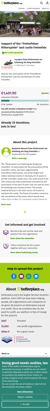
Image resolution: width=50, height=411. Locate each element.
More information (25, 392)
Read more (6, 204)
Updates (45, 93)
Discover (21, 8)
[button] (14, 276)
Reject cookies (25, 397)
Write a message (19, 158)
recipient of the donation (12, 112)
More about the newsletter (22, 238)
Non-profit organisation (14, 53)
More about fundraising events (24, 252)
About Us (45, 8)
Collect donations (33, 8)
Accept (26, 404)
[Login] (47, 3)
